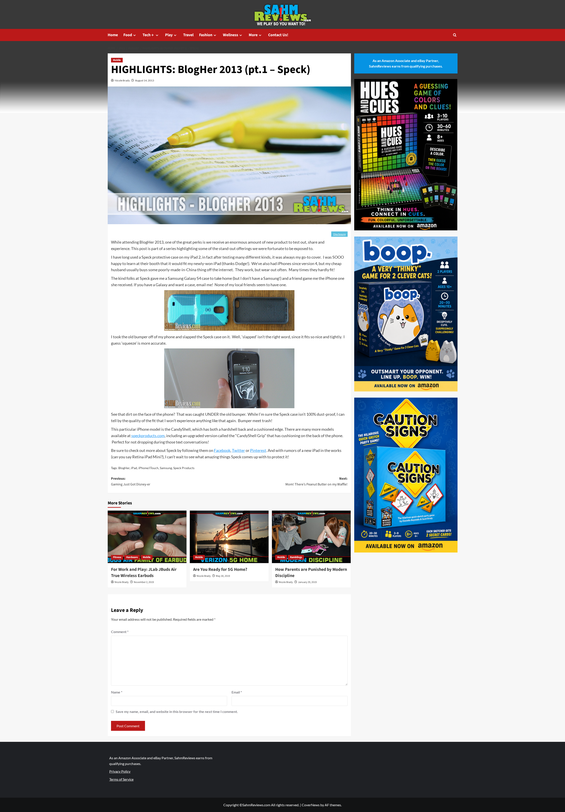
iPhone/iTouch (148, 468)
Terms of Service (121, 779)
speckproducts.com (148, 435)
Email (237, 692)
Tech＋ (148, 35)
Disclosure (339, 234)
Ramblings (296, 557)
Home (113, 35)
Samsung (166, 468)
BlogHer (124, 468)
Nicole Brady (122, 80)
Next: (316, 481)
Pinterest (258, 450)
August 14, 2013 (144, 80)
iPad (134, 468)
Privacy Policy (119, 771)
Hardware (132, 557)
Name (116, 692)
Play (169, 35)
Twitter (238, 450)
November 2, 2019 (144, 582)
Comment (119, 632)
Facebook (222, 450)
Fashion (205, 35)
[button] (455, 35)
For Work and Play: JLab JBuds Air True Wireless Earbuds (144, 572)
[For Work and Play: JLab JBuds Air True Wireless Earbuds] (147, 537)
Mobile (117, 60)
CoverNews (311, 805)
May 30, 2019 (223, 576)
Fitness (117, 557)
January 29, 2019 (307, 582)
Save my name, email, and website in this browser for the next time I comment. (177, 711)
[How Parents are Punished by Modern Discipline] (311, 537)
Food (127, 35)
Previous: (130, 481)
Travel (188, 35)
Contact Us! (278, 35)
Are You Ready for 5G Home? (220, 569)
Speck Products (183, 468)
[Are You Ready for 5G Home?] (229, 537)
